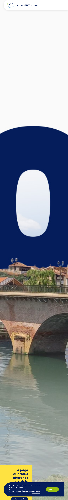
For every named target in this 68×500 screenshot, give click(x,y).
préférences (36, 493)
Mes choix (52, 489)
